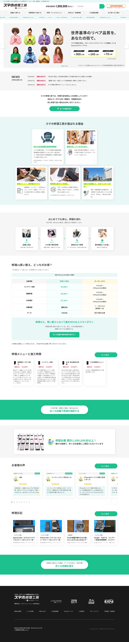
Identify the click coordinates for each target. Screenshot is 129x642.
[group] (23, 373)
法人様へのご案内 (113, 12)
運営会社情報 (17, 611)
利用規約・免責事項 (109, 611)
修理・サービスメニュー (54, 12)
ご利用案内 (81, 611)
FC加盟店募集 (94, 12)
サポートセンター (94, 611)
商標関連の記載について (22, 630)
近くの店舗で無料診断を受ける (63, 334)
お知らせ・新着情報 (74, 12)
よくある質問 (30, 611)
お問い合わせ (42, 611)
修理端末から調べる (35, 12)
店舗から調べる (15, 12)
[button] (126, 46)
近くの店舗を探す (66, 109)
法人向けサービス (68, 611)
